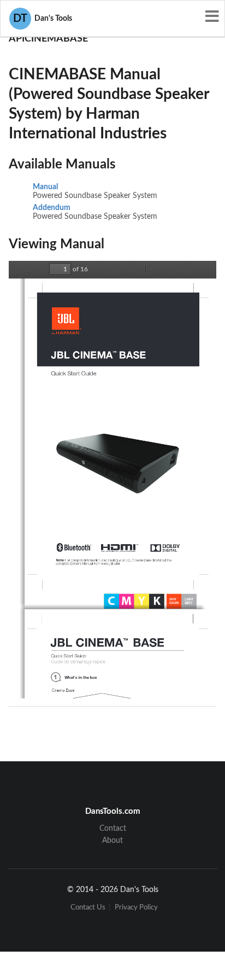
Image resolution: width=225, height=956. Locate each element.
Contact (112, 828)
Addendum (51, 208)
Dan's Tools (42, 18)
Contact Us (87, 907)
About (112, 840)
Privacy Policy (136, 907)
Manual (45, 187)
